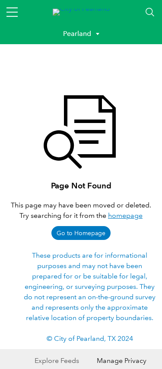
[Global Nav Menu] (12, 12)
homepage (125, 215)
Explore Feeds (57, 360)
